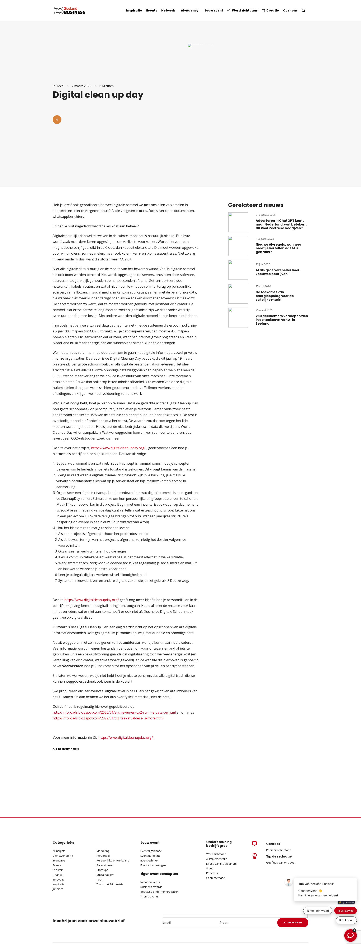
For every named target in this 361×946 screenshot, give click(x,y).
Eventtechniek (149, 860)
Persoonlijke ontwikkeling (113, 860)
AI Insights (59, 851)
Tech (59, 86)
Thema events (149, 896)
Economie (59, 860)
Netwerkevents (150, 882)
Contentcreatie (215, 878)
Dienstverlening (63, 856)
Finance (57, 875)
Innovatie (59, 879)
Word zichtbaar (216, 854)
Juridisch (58, 889)
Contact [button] (273, 844)
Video (210, 868)
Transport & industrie (110, 884)
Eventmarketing (150, 856)
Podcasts (212, 873)
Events (57, 865)
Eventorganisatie (151, 851)
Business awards (151, 887)
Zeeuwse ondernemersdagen (159, 891)
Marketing (103, 851)
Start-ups (102, 870)
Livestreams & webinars (221, 863)
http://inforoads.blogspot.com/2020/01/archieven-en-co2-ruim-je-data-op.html (114, 712)
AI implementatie (216, 859)
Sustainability (105, 875)
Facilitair (58, 870)
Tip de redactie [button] (279, 856)
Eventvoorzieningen (153, 865)
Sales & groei (105, 865)
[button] (57, 119)
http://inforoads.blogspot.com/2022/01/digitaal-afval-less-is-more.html (108, 718)
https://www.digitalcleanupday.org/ (118, 448)
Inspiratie (59, 884)
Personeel (103, 856)
